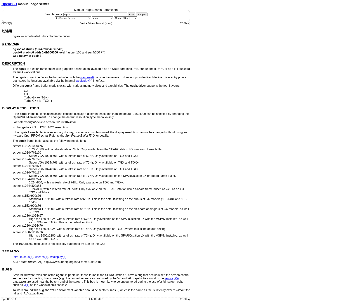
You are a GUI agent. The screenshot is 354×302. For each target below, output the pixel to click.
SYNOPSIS (10, 44)
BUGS (7, 269)
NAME (7, 30)
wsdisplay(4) (84, 80)
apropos (142, 14)
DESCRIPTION (13, 63)
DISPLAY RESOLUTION (20, 108)
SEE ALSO (10, 251)
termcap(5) (172, 278)
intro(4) (17, 256)
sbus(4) (28, 256)
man (131, 14)
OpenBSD (9, 4)
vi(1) (26, 285)
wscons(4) (87, 77)
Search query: (53, 14)
